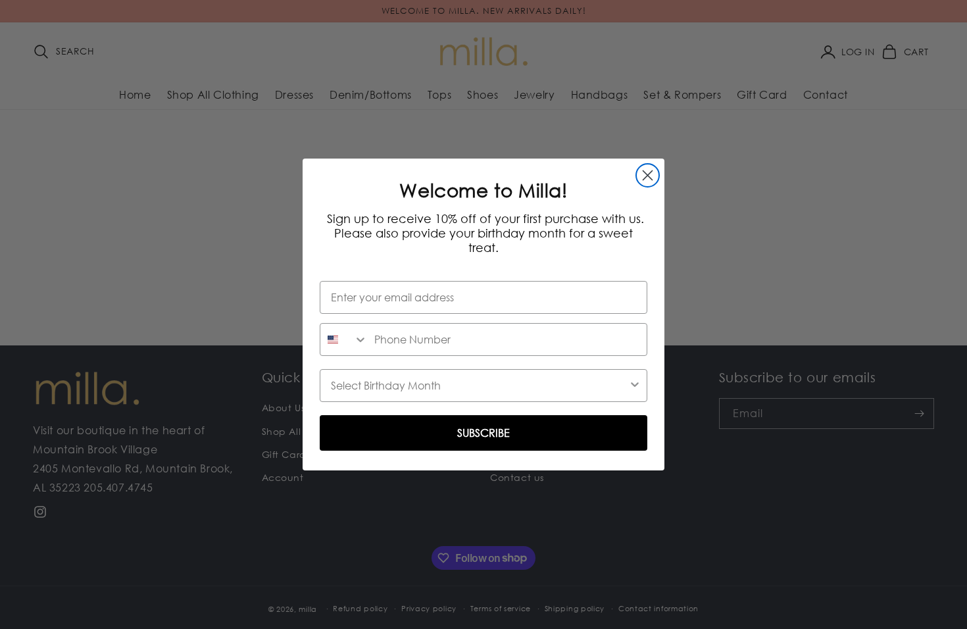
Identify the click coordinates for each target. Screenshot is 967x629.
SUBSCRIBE (483, 433)
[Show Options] (634, 385)
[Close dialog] (647, 175)
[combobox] (344, 339)
